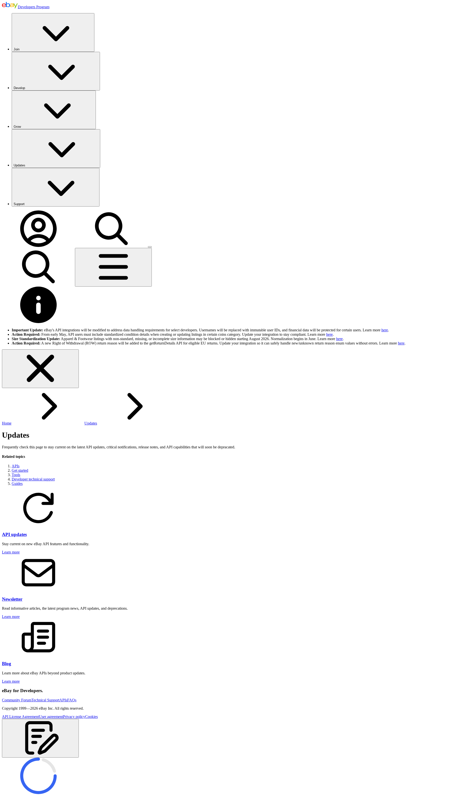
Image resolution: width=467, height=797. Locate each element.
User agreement (51, 717)
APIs (15, 466)
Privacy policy (74, 717)
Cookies (91, 717)
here (384, 330)
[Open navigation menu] (113, 267)
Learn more (11, 552)
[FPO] (38, 525)
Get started (20, 470)
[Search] (111, 246)
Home (6, 423)
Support (19, 204)
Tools (16, 475)
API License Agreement (20, 717)
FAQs (71, 700)
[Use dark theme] (150, 247)
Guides (17, 483)
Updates (19, 165)
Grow (17, 126)
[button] (40, 738)
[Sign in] (38, 246)
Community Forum (16, 700)
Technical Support (45, 700)
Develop (19, 88)
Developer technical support (33, 479)
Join (16, 49)
